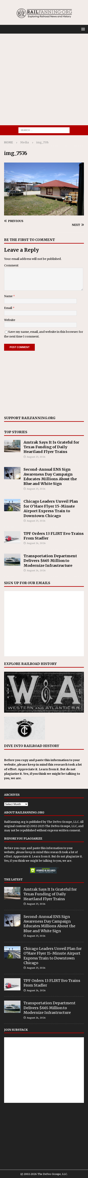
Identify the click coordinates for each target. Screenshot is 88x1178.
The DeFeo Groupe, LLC (63, 822)
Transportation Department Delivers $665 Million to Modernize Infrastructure (50, 561)
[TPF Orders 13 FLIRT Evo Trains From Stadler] (12, 537)
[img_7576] (44, 213)
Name (8, 296)
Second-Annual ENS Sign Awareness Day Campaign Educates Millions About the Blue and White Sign (50, 476)
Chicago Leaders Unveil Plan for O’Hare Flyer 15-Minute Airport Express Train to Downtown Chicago (51, 508)
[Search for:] (44, 130)
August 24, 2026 (36, 543)
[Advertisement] (44, 79)
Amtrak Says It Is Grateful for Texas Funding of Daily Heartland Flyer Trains (51, 447)
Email (8, 308)
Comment (11, 265)
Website (9, 320)
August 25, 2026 (36, 456)
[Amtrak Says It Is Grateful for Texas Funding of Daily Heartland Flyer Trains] (12, 446)
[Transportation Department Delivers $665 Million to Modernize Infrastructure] (12, 560)
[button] (82, 29)
